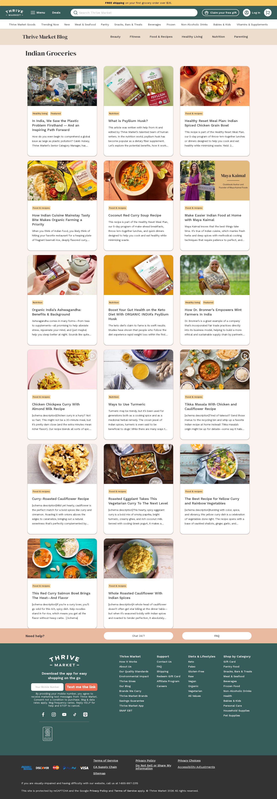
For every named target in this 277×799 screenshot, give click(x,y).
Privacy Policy (145, 760)
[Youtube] (64, 714)
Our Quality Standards (133, 671)
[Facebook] (43, 714)
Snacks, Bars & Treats (128, 24)
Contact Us (164, 661)
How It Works (128, 661)
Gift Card (229, 661)
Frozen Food (231, 686)
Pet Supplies (231, 715)
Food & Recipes (161, 36)
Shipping (162, 671)
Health (227, 695)
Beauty (115, 36)
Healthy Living (192, 36)
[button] (268, 12)
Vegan (192, 681)
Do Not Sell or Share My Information (153, 767)
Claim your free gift (223, 12)
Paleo (191, 666)
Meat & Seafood (85, 24)
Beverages (154, 24)
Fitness (135, 36)
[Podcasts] (85, 714)
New (67, 24)
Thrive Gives (127, 681)
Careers (162, 686)
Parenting (241, 36)
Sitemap (99, 773)
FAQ (216, 635)
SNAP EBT (125, 710)
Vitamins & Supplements (252, 24)
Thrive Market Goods (22, 24)
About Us (125, 666)
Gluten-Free (196, 671)
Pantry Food (231, 666)
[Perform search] (75, 13)
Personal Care (232, 705)
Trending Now (50, 24)
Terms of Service (105, 760)
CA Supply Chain (105, 767)
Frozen (171, 24)
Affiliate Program (168, 681)
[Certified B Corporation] (47, 734)
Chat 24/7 (138, 635)
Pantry (105, 24)
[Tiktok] (75, 714)
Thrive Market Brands (133, 695)
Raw (191, 676)
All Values (194, 695)
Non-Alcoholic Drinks (194, 24)
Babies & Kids (222, 24)
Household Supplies (236, 710)
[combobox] (134, 12)
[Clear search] (195, 13)
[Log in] (246, 12)
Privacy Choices (189, 760)
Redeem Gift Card (168, 676)
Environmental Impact (134, 676)
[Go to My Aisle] (14, 12)
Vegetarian (195, 690)
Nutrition (218, 36)
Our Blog (125, 686)
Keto (191, 661)
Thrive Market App (131, 705)
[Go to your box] (268, 12)
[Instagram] (53, 714)
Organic (193, 686)
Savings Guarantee (131, 700)
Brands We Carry (130, 690)
